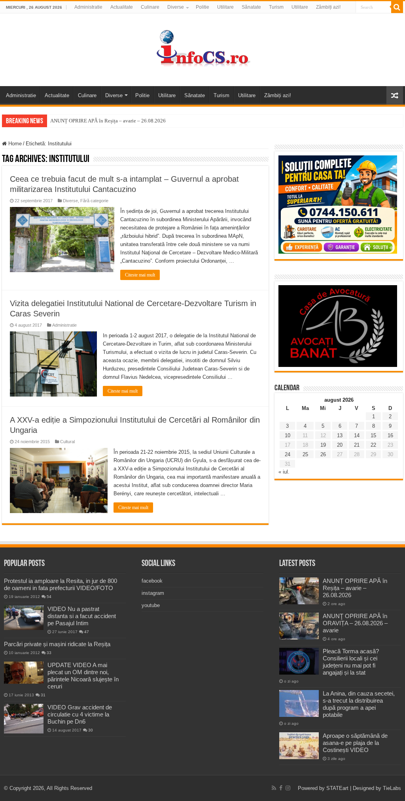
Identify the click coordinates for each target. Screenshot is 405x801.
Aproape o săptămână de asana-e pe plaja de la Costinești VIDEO (355, 742)
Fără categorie (94, 200)
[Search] (397, 7)
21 (357, 445)
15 (373, 435)
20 (340, 445)
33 (49, 653)
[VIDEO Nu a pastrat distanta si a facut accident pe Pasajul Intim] (24, 617)
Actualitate (121, 7)
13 (340, 435)
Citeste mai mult (140, 275)
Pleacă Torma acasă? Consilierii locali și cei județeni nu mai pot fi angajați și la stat (351, 662)
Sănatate (251, 7)
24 (287, 454)
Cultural (67, 441)
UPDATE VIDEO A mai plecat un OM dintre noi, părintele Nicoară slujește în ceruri (83, 676)
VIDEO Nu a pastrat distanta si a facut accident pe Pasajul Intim (81, 615)
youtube (151, 605)
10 (287, 435)
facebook (152, 581)
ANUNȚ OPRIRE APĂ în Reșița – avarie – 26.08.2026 (108, 121)
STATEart (337, 788)
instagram (153, 593)
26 (323, 454)
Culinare (150, 7)
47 (86, 632)
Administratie (88, 7)
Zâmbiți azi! (328, 7)
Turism (276, 7)
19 (323, 445)
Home (14, 144)
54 (49, 596)
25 (305, 454)
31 (43, 695)
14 (357, 435)
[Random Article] (394, 95)
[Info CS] (202, 48)
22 (373, 445)
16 (390, 435)
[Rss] (274, 788)
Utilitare (225, 7)
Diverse (175, 7)
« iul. (284, 472)
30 (90, 730)
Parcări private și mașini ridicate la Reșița (57, 644)
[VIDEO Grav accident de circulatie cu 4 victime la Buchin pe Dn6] (24, 718)
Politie (202, 7)
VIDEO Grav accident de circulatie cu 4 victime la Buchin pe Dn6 (79, 714)
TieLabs (392, 788)
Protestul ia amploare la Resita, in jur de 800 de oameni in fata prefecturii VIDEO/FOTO (60, 584)
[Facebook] (280, 788)
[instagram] (288, 788)
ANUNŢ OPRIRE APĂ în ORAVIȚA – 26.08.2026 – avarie (355, 623)
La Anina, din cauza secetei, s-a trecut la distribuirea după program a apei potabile (359, 704)
